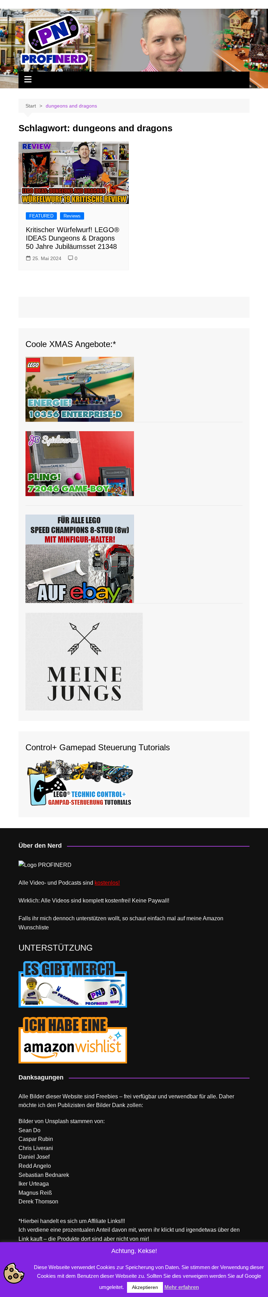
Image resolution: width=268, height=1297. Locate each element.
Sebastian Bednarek (43, 1175)
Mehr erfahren (181, 1287)
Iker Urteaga (33, 1184)
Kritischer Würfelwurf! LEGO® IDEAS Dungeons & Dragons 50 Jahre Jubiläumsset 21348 (72, 238)
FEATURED (41, 216)
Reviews (72, 216)
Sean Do (29, 1130)
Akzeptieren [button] (145, 1287)
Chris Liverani (35, 1148)
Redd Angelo (34, 1166)
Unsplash (57, 1121)
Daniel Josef (34, 1157)
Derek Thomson (38, 1201)
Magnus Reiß (35, 1193)
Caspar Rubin (35, 1139)
